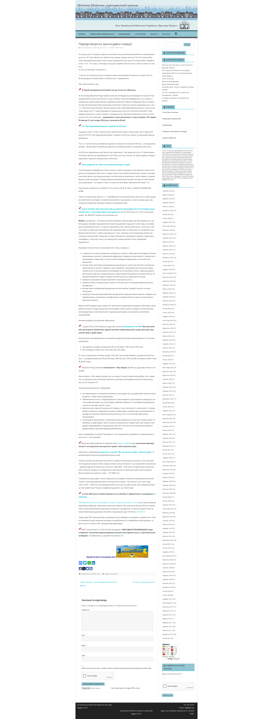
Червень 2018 (167, 575)
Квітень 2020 (167, 489)
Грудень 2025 (167, 222)
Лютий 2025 (167, 261)
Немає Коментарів (116, 48)
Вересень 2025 (168, 234)
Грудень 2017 (167, 599)
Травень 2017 (167, 626)
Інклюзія (171, 151)
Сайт (83, 656)
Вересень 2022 (168, 375)
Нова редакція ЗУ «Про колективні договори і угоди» (105, 164)
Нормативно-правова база (102, 34)
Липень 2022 (167, 383)
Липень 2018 (167, 572)
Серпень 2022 (167, 379)
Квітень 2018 (167, 583)
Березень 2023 (168, 352)
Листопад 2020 (168, 462)
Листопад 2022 (168, 367)
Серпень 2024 (167, 285)
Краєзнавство (175, 161)
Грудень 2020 (167, 458)
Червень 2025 (167, 246)
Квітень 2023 (167, 348)
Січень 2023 (167, 360)
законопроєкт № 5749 (132, 326)
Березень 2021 (168, 446)
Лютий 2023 (167, 356)
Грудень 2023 (167, 316)
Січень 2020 (167, 501)
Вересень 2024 (168, 281)
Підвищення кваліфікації (177, 173)
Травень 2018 (167, 579)
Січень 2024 (167, 313)
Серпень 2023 (167, 332)
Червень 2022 (167, 387)
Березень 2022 (168, 399)
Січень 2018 (167, 595)
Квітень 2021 (167, 442)
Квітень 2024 (167, 301)
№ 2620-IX (141, 512)
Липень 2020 (167, 477)
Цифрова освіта (188, 178)
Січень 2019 (167, 548)
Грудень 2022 (167, 364)
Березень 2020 (168, 493)
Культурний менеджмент (170, 163)
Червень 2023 (167, 340)
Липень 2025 (167, 242)
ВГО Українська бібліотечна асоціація (176, 70)
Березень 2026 (168, 210)
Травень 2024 (167, 297)
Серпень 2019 (167, 521)
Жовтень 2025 (168, 230)
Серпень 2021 (167, 426)
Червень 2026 (167, 199)
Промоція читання (181, 171)
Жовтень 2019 (168, 513)
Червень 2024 (167, 293)
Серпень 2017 (167, 615)
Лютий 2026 (167, 214)
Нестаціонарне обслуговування (178, 168)
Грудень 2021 (167, 411)
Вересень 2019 (168, 517)
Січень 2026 (167, 218)
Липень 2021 (167, 430)
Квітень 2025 (167, 254)
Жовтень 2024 (168, 277)
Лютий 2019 (167, 544)
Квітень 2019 (167, 536)
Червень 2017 (167, 623)
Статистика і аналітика (170, 112)
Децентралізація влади (170, 84)
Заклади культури (176, 159)
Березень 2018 (168, 587)
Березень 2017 (168, 634)
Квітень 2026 (167, 207)
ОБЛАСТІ (154, 34)
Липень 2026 (167, 195)
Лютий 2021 (167, 450)
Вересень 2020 (168, 470)
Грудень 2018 (167, 552)
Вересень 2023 (168, 328)
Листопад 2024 (168, 273)
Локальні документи (178, 164)
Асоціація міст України (170, 95)
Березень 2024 (168, 305)
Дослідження (166, 159)
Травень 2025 (167, 250)
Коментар (86, 610)
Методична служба (170, 168)
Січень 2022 (167, 407)
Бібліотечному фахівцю (170, 81)
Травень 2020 (167, 485)
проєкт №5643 (124, 443)
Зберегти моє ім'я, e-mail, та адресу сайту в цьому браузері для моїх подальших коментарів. (117, 668)
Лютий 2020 (167, 497)
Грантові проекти (176, 156)
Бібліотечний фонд (182, 154)
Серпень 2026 (167, 191)
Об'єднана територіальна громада (175, 131)
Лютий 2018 (167, 591)
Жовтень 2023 (168, 324)
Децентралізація (170, 157)
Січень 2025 (167, 265)
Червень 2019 (167, 528)
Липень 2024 (167, 289)
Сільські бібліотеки (188, 176)
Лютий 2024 (167, 309)
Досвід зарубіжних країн (184, 157)
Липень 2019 (167, 524)
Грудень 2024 (167, 269)
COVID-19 (165, 151)
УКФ (178, 178)
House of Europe (168, 79)
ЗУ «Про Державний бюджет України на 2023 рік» (104, 126)
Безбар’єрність (177, 152)
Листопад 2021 (168, 415)
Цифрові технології (168, 180)
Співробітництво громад (180, 174)
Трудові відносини (111, 574)
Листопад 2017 (168, 603)
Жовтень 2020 (168, 466)
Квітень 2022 (167, 395)
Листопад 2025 (168, 226)
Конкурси (168, 161)
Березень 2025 (168, 258)
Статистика (140, 34)
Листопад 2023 (168, 320)
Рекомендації (124, 34)
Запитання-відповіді (175, 53)
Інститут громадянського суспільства (175, 92)
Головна (81, 34)
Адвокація (169, 152)
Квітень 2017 (167, 630)
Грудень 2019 (167, 505)
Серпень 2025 (167, 238)
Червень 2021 (167, 434)
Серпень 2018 (167, 568)
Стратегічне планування (173, 176)
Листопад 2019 (168, 509)
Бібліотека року (171, 154)
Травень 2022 (167, 391)
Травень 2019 (167, 532)
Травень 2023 (167, 344)
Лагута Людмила (86, 48)
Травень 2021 (167, 438)
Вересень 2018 (168, 564)
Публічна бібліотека (169, 138)
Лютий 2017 (167, 638)
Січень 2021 (167, 454)
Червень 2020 (167, 481)
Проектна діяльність (168, 171)
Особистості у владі (185, 169)
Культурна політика (186, 161)
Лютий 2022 (167, 403)
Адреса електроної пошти (172, 674)
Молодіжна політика (183, 168)
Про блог (166, 34)
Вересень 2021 (168, 422)
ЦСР (181, 178)
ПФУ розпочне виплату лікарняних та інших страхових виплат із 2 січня (108, 502)
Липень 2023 (167, 336)
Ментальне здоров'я (177, 166)
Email (84, 645)
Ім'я (83, 635)
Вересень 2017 (168, 611)
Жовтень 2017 (168, 607)
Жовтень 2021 (168, 419)
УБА (175, 178)
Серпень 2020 (167, 473)
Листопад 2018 (168, 556)
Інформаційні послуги (181, 151)
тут (121, 535)
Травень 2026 (167, 203)
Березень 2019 (168, 540)
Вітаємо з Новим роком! (143, 582)
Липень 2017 (167, 619)
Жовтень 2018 (168, 560)
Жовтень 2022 (168, 371)
